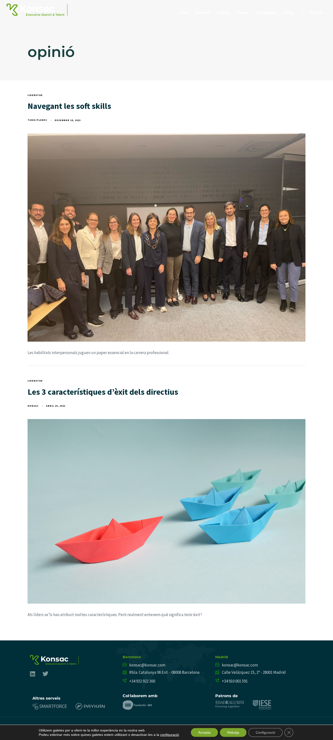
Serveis (202, 12)
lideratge (35, 95)
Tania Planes (37, 120)
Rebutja (233, 732)
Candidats (266, 12)
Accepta (204, 732)
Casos (243, 12)
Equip (223, 12)
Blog (289, 12)
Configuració (265, 732)
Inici (183, 12)
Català (316, 12)
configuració (169, 735)
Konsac (33, 405)
